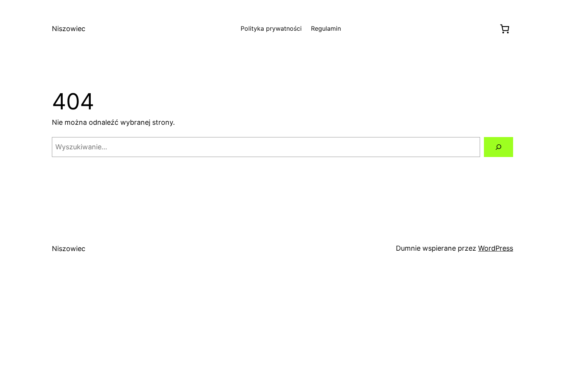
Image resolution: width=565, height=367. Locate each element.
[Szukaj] (498, 147)
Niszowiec (68, 29)
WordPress (495, 248)
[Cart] (504, 28)
